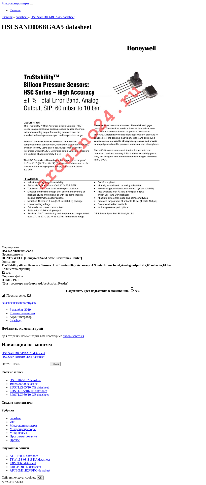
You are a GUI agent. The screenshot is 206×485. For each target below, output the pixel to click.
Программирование (23, 436)
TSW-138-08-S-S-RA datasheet (30, 459)
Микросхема (18, 432)
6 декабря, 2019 (20, 309)
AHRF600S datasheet (24, 456)
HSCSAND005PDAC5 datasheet (23, 353)
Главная (15, 10)
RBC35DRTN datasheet (25, 466)
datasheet (7, 302)
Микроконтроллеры (15, 3)
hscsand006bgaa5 (24, 302)
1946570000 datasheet (24, 383)
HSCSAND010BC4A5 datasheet (23, 356)
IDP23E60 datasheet (23, 463)
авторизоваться (73, 336)
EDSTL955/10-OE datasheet (28, 391)
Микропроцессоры (23, 429)
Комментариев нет (22, 313)
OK (40, 477)
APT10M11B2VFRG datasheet (30, 470)
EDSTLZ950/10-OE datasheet (29, 394)
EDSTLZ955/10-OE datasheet (29, 387)
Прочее (15, 440)
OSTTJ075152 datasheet (25, 380)
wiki (12, 422)
